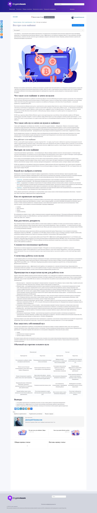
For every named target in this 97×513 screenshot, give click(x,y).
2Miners (18, 182)
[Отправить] (1, 37)
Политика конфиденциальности (48, 504)
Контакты (72, 9)
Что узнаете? (17, 30)
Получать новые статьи (78, 25)
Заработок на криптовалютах (20, 413)
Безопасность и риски (38, 9)
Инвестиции (12, 9)
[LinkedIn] (1, 26)
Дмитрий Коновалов (79, 17)
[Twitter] (1, 24)
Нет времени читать (49, 17)
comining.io (19, 187)
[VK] (1, 29)
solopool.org (19, 179)
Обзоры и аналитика (27, 9)
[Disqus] (49, 468)
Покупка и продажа (49, 413)
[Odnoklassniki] (1, 34)
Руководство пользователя (50, 9)
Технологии (19, 9)
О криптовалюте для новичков (35, 413)
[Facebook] (1, 21)
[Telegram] (1, 32)
